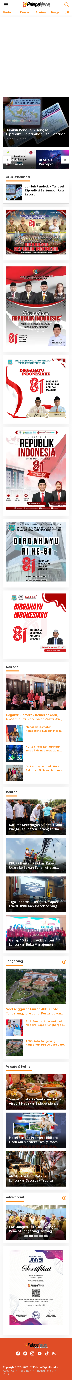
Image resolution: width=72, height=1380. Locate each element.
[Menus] (6, 4)
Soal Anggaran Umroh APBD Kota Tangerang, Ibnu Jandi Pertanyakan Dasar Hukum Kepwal (33, 1011)
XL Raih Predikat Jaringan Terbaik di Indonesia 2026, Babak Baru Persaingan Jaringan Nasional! (43, 748)
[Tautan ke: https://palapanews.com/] (64, 961)
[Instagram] (32, 1353)
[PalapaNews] (36, 4)
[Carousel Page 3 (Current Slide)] (36, 1236)
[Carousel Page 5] (46, 1236)
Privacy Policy (44, 1370)
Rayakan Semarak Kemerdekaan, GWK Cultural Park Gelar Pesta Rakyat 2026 (36, 717)
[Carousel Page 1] (26, 1236)
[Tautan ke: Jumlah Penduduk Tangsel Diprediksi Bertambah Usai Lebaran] (14, 192)
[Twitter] (25, 1353)
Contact (8, 1374)
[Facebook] (18, 1353)
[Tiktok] (46, 1353)
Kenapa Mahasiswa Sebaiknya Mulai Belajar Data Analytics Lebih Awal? (18, 162)
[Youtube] (39, 1353)
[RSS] (54, 1353)
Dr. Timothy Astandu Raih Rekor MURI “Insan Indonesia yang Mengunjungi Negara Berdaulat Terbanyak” (45, 768)
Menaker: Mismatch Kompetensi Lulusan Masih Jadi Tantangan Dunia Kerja (44, 728)
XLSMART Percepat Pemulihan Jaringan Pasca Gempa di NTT (51, 162)
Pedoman (25, 1370)
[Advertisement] (36, 56)
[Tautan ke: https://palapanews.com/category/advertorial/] (64, 1198)
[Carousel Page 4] (41, 1236)
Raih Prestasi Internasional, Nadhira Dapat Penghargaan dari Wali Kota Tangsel (45, 1023)
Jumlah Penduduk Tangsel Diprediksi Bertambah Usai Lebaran (35, 132)
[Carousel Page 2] (31, 1236)
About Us (8, 1370)
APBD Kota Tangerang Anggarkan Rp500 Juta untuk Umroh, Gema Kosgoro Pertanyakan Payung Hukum (45, 1042)
